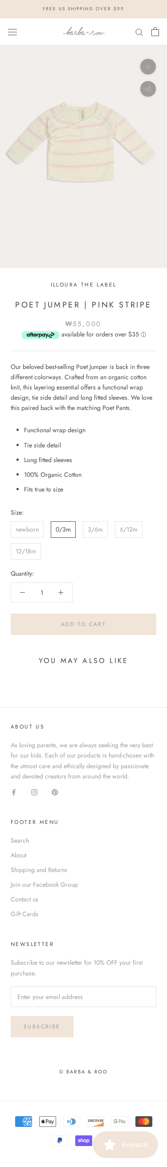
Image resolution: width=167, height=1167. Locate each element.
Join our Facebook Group (44, 884)
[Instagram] (34, 791)
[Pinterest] (55, 791)
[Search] (139, 32)
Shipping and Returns (39, 869)
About (18, 855)
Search (20, 840)
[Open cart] (155, 31)
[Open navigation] (12, 31)
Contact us (24, 899)
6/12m (129, 529)
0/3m (63, 529)
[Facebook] (14, 791)
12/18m (26, 551)
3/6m (95, 529)
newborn (27, 529)
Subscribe (42, 1027)
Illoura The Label (84, 285)
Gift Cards (24, 913)
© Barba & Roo (83, 1071)
